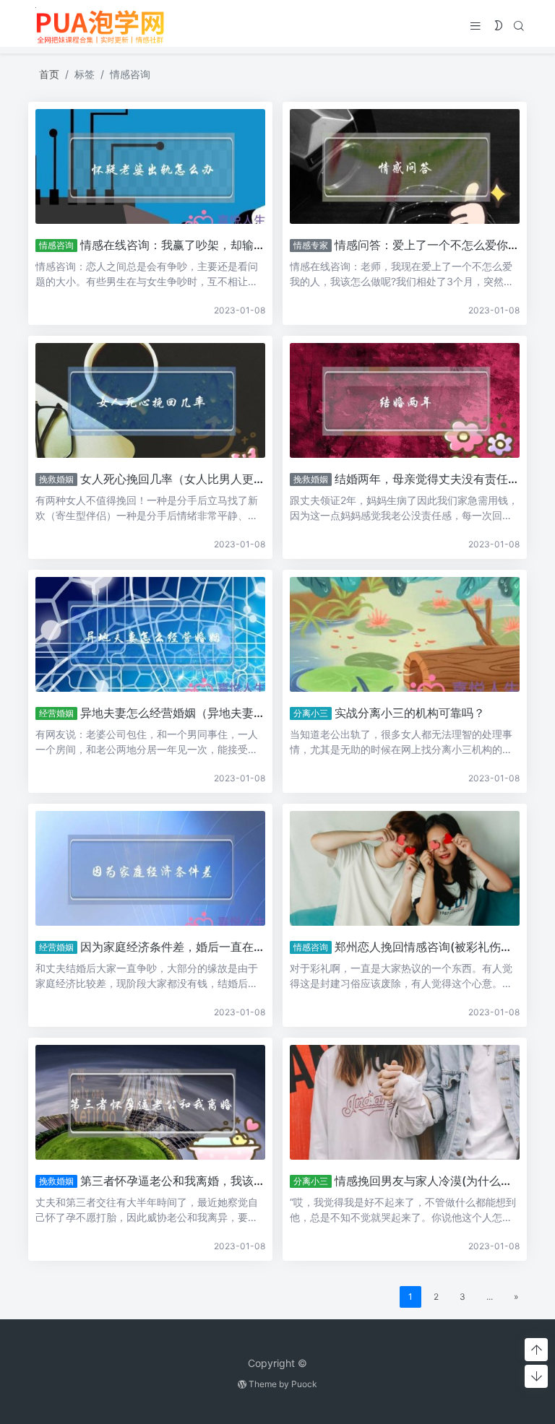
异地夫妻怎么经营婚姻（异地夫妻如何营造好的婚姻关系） (230, 713)
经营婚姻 (56, 713)
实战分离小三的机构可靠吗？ (410, 713)
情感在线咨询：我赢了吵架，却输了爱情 (184, 245)
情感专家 (310, 245)
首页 (49, 74)
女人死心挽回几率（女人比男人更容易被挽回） (201, 479)
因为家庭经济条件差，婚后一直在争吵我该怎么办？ (213, 946)
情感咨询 (56, 245)
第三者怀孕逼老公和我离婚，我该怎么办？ (190, 1180)
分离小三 (310, 713)
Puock (304, 1384)
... (489, 1296)
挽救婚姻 (56, 479)
